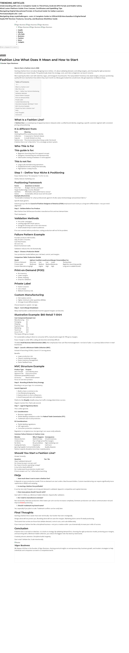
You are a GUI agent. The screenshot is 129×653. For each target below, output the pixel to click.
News (20, 40)
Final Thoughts (19, 112)
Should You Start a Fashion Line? (25, 108)
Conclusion (18, 115)
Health (20, 30)
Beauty (20, 32)
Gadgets (21, 42)
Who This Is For (19, 89)
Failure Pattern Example (22, 95)
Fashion (21, 38)
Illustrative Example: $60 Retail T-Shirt (26, 104)
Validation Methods (21, 93)
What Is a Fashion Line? (22, 87)
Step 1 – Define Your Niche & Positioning (27, 91)
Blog (19, 645)
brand (22, 503)
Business (21, 36)
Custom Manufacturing (22, 102)
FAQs (16, 110)
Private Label (19, 100)
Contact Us (21, 647)
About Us (21, 641)
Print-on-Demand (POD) (22, 97)
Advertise (21, 643)
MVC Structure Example (22, 106)
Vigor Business (12, 63)
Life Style (21, 34)
